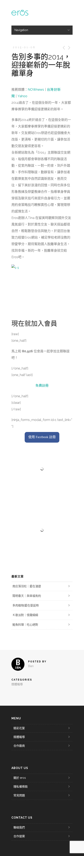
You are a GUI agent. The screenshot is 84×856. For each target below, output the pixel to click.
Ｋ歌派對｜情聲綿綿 (25, 615)
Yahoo (22, 96)
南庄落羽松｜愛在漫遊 (26, 586)
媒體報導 (17, 684)
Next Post (69, 47)
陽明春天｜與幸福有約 (26, 595)
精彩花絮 (19, 728)
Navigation (21, 30)
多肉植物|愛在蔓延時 (25, 605)
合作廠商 (19, 745)
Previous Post (63, 47)
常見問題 (19, 795)
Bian (31, 666)
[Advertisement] (42, 530)
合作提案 (19, 836)
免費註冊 (42, 385)
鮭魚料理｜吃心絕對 (25, 624)
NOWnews (36, 90)
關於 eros (19, 777)
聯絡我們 (19, 827)
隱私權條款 (20, 786)
